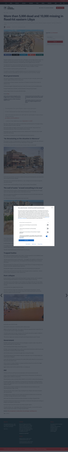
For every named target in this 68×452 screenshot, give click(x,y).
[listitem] (34, 222)
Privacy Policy (40, 244)
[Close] (52, 208)
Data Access (34, 244)
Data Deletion (28, 244)
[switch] (47, 225)
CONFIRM (26, 240)
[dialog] (34, 226)
